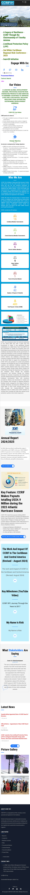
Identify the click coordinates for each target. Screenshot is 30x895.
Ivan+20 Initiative (10, 59)
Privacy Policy (5, 852)
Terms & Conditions (6, 850)
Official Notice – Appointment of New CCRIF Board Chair (14, 724)
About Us (4, 835)
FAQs (3, 842)
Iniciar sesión (6, 856)
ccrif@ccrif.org (4, 875)
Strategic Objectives (15, 141)
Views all (14, 745)
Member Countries (6, 840)
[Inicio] (7, 3)
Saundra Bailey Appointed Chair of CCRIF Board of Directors (14, 715)
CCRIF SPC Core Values (15, 112)
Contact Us (4, 838)
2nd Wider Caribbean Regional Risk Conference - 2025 (15, 53)
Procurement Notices (7, 76)
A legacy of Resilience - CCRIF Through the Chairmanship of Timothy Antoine (14, 36)
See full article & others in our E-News (12, 536)
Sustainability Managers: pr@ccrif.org (9, 879)
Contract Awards (6, 78)
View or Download (6, 466)
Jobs (2, 81)
